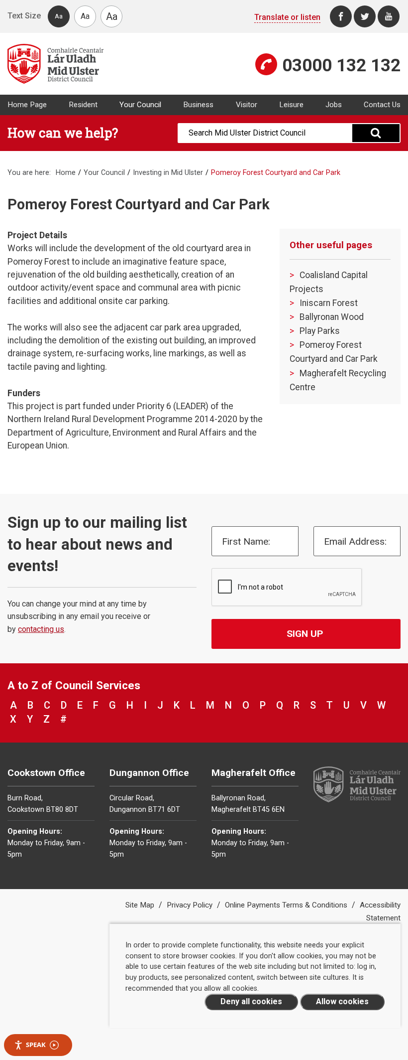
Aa (59, 16)
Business (198, 104)
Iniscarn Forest (329, 303)
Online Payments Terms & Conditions (287, 905)
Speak (36, 1044)
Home (66, 172)
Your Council (140, 104)
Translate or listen (287, 17)
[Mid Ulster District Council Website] (102, 64)
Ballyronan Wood (332, 317)
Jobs (333, 104)
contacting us (41, 629)
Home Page (27, 104)
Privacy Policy (190, 905)
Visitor (246, 104)
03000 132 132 (341, 65)
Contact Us (382, 104)
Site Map (140, 905)
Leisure (291, 104)
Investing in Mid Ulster (168, 172)
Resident (83, 104)
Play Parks (320, 331)
